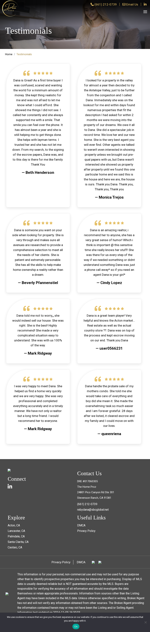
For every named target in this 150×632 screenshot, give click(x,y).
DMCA (81, 525)
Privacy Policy (86, 531)
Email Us (132, 4)
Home (8, 54)
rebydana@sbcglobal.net (93, 509)
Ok (76, 626)
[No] (145, 622)
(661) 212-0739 (105, 4)
